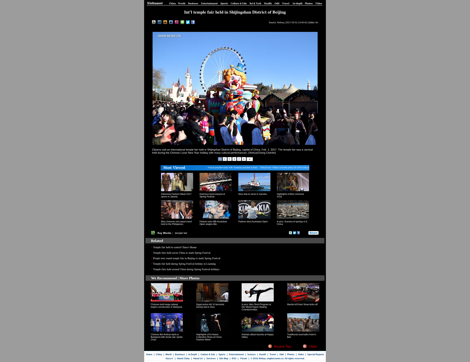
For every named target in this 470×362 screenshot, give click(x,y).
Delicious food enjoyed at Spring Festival (212, 195)
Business (180, 354)
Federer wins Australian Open (253, 221)
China (159, 354)
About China (183, 358)
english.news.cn (275, 358)
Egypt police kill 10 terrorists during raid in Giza (210, 305)
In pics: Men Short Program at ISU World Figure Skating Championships (256, 307)
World (168, 354)
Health (262, 354)
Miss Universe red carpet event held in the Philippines (176, 222)
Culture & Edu (207, 354)
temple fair (181, 232)
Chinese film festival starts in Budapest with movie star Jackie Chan (167, 337)
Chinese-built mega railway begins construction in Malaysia (166, 305)
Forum (243, 358)
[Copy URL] (171, 22)
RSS (234, 358)
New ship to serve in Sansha (252, 194)
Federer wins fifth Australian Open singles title (213, 222)
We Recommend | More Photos (175, 278)
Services (211, 358)
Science (251, 354)
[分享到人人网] (306, 232)
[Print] (165, 22)
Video (301, 354)
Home (149, 354)
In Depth (192, 354)
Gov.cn (169, 358)
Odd (281, 354)
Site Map (223, 358)
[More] (182, 22)
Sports (221, 354)
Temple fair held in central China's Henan (174, 247)
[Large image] (176, 22)
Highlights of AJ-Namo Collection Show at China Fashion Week (209, 337)
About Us (198, 358)
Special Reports (315, 354)
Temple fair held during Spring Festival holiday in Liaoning (184, 263)
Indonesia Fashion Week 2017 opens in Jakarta (176, 195)
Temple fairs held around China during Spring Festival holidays (186, 269)
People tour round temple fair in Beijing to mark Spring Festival (186, 258)
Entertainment (236, 354)
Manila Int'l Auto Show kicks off (302, 304)
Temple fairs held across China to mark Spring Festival (181, 252)
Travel (273, 354)
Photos (290, 354)
